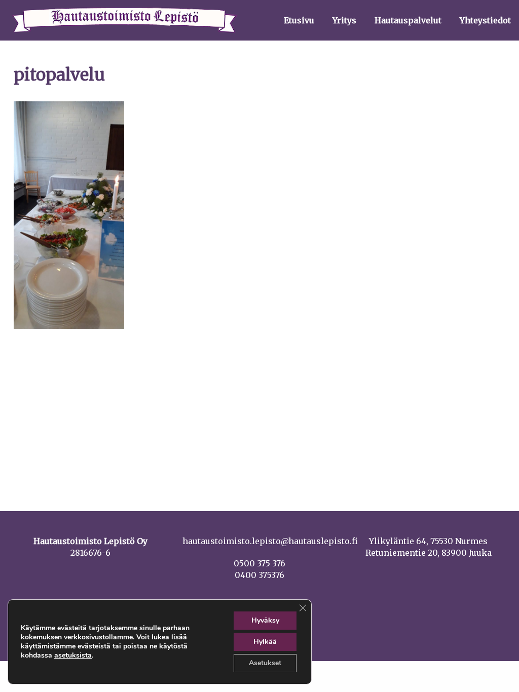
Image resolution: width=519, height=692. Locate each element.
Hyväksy (265, 620)
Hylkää (265, 641)
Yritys (344, 20)
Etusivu (299, 20)
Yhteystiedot (485, 20)
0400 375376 (259, 575)
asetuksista (73, 655)
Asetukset (265, 663)
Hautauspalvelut (408, 20)
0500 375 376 (259, 563)
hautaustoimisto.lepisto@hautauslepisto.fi (270, 541)
